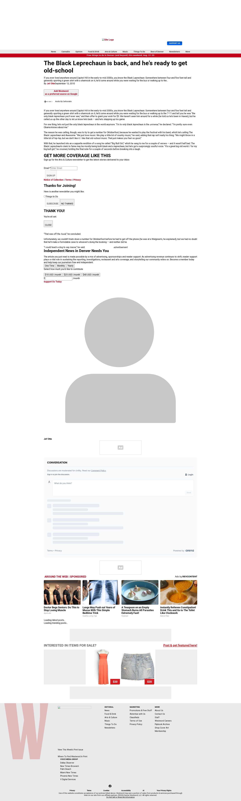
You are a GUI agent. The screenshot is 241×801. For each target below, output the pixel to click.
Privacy (77, 179)
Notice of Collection (53, 179)
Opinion (78, 52)
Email (47, 168)
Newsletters (174, 52)
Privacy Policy (136, 724)
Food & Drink (93, 52)
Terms (68, 179)
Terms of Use (136, 721)
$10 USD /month (53, 274)
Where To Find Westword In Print (72, 756)
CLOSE (48, 225)
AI (143, 791)
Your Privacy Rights (164, 791)
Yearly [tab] (70, 265)
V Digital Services (68, 779)
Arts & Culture (111, 52)
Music (125, 52)
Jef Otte (51, 83)
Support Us (174, 43)
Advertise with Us (137, 714)
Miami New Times (68, 772)
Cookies (106, 791)
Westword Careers (163, 721)
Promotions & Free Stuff (141, 710)
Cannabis (66, 52)
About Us (159, 710)
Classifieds (134, 717)
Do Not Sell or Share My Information (120, 797)
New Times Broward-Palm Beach (69, 767)
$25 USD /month (72, 274)
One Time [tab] (49, 265)
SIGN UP (51, 175)
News (53, 52)
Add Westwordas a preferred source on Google (61, 92)
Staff (157, 717)
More (187, 52)
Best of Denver (157, 52)
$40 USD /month (91, 274)
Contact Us (160, 714)
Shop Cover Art (162, 728)
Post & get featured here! (180, 645)
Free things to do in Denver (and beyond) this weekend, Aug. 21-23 (120, 55)
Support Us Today (53, 281)
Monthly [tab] (61, 265)
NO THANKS (67, 203)
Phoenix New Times (69, 776)
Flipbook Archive (162, 724)
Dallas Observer (67, 763)
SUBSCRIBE (52, 203)
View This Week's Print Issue (70, 750)
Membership (160, 731)
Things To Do (139, 52)
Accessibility (126, 791)
